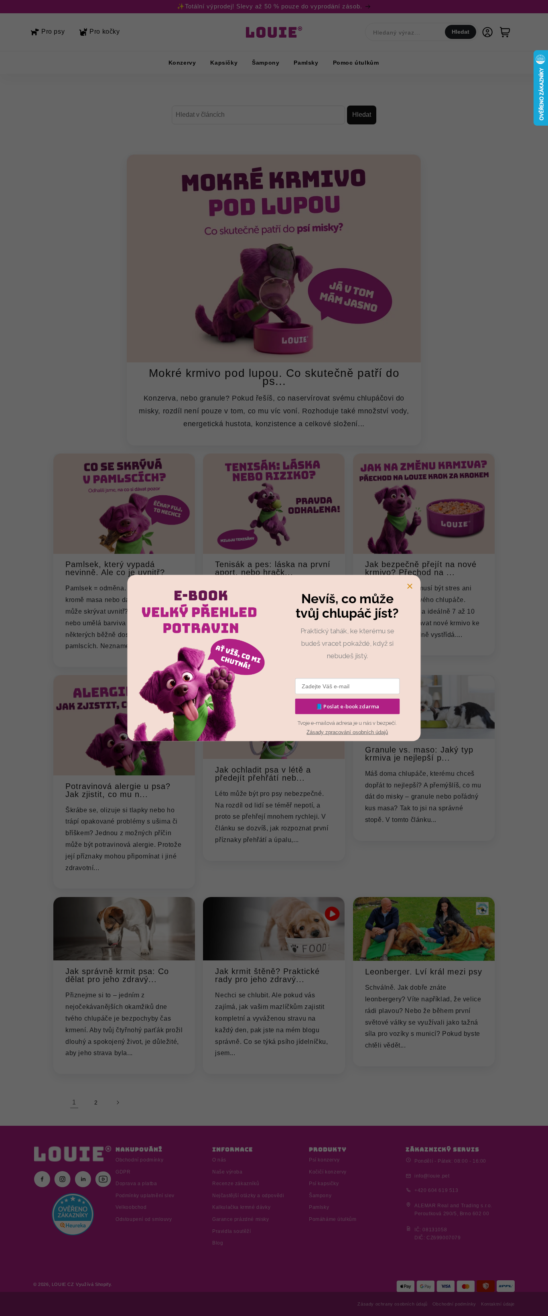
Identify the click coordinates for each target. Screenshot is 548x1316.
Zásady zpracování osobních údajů (347, 732)
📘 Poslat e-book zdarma (347, 706)
